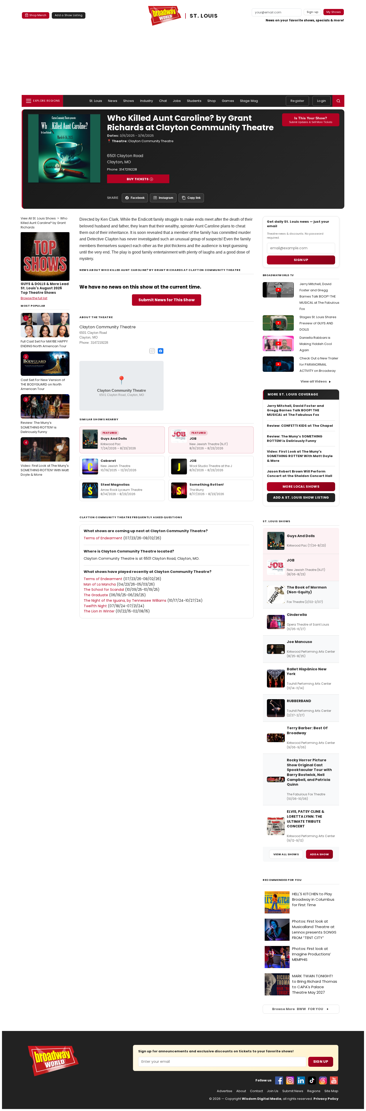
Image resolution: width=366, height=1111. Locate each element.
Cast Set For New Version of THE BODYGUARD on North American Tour (43, 372)
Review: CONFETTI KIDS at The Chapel (300, 426)
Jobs (177, 100)
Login (321, 100)
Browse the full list (34, 298)
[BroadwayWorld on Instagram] (290, 1080)
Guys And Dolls (114, 438)
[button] (338, 101)
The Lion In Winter (99, 611)
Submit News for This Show (166, 300)
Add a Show (319, 854)
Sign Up (320, 1061)
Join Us (272, 1091)
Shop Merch (37, 15)
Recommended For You (282, 880)
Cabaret (108, 460)
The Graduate (96, 595)
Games (228, 100)
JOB (192, 438)
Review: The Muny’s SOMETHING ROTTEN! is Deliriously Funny (39, 415)
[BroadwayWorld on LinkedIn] (301, 1080)
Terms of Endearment (103, 538)
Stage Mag (249, 100)
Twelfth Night (95, 605)
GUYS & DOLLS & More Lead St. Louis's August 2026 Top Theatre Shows (45, 288)
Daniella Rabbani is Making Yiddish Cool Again (316, 343)
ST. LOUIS (204, 16)
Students (194, 100)
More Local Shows (301, 486)
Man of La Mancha (100, 584)
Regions (313, 1091)
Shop (211, 100)
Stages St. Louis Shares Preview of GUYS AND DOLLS (318, 323)
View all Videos (314, 381)
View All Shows (286, 854)
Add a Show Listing (68, 15)
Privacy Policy (325, 1098)
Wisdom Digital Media (261, 1098)
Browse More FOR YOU (297, 1009)
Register (297, 100)
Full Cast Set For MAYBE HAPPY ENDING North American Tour (44, 332)
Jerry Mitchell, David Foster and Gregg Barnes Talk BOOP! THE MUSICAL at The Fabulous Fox (319, 296)
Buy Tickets (138, 179)
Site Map (331, 1091)
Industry (146, 100)
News (112, 100)
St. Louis (95, 100)
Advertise (224, 1091)
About (241, 1091)
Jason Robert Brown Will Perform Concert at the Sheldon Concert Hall (299, 473)
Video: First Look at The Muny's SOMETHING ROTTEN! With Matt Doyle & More (45, 458)
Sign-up (312, 12)
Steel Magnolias (115, 484)
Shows (128, 100)
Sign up (301, 259)
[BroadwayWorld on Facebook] (279, 1080)
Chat (163, 100)
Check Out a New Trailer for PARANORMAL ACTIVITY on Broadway (319, 364)
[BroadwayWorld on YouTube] (333, 1080)
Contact (256, 1091)
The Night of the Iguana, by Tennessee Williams (125, 600)
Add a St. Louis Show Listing (301, 497)
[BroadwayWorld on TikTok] (311, 1080)
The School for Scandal (104, 589)
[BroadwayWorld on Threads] (322, 1080)
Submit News (292, 1091)
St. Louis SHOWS (276, 521)
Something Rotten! (206, 484)
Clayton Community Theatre (151, 141)
